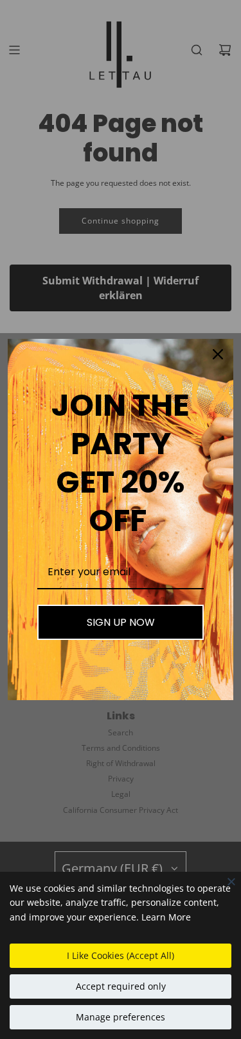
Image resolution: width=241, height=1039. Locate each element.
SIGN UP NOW (121, 622)
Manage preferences (120, 1017)
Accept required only (121, 986)
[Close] (231, 881)
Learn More (166, 917)
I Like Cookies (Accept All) (120, 955)
